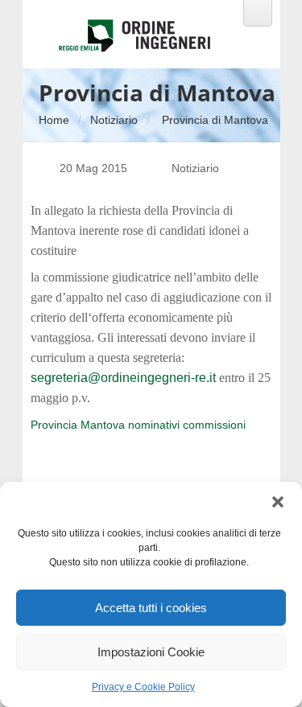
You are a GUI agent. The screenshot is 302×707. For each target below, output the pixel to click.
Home (54, 119)
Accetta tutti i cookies (151, 608)
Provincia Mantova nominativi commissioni (138, 424)
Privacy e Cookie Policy (143, 687)
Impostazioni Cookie (151, 652)
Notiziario (114, 119)
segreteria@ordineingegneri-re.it (123, 377)
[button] (278, 502)
